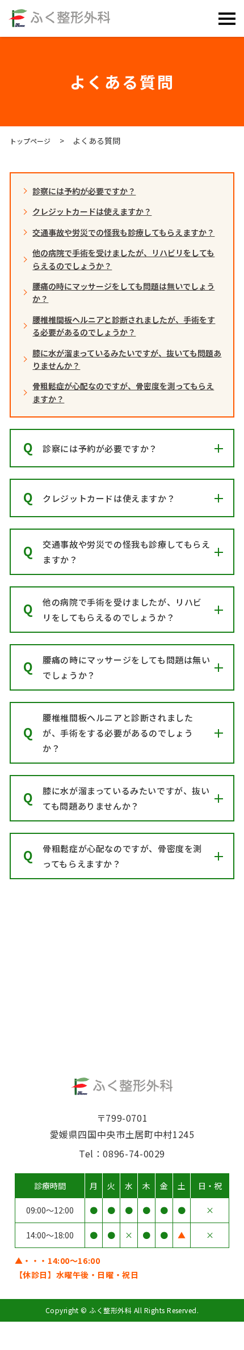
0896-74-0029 (184, 1336)
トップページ (30, 141)
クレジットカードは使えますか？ (92, 211)
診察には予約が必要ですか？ (84, 191)
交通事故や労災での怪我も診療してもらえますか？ (123, 232)
